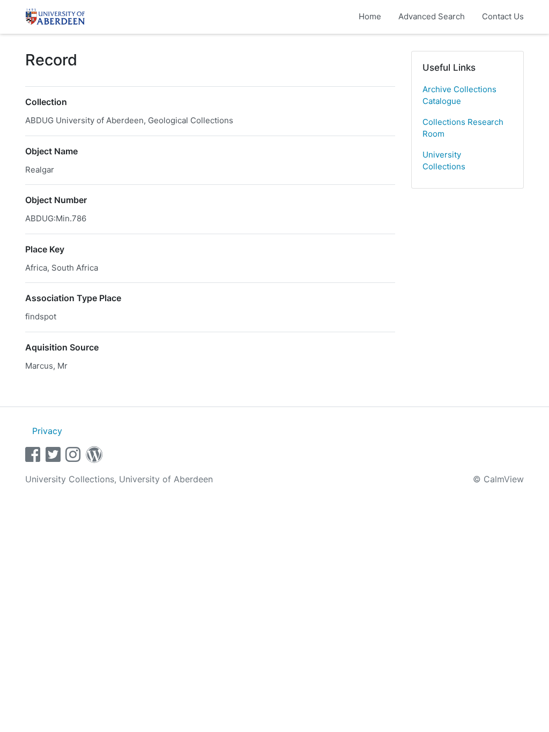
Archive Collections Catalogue (459, 95)
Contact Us (503, 16)
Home (370, 16)
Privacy (47, 430)
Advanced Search (431, 16)
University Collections (443, 161)
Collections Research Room (462, 128)
